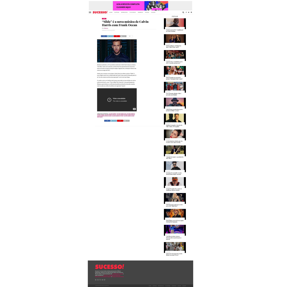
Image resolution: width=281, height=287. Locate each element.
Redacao (106, 28)
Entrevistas (124, 12)
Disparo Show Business (118, 276)
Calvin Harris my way (117, 115)
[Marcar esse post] (117, 35)
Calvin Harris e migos (110, 114)
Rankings (140, 12)
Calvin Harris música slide (104, 115)
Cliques (153, 12)
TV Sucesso (133, 12)
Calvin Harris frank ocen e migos (126, 114)
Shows (147, 12)
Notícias (116, 12)
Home (110, 12)
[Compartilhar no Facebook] (104, 35)
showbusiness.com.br (117, 273)
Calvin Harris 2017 (121, 113)
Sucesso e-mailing (108, 275)
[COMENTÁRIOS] (130, 35)
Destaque (99, 116)
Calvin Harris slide (129, 115)
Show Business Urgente (105, 276)
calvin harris (112, 113)
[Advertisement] (150, 57)
